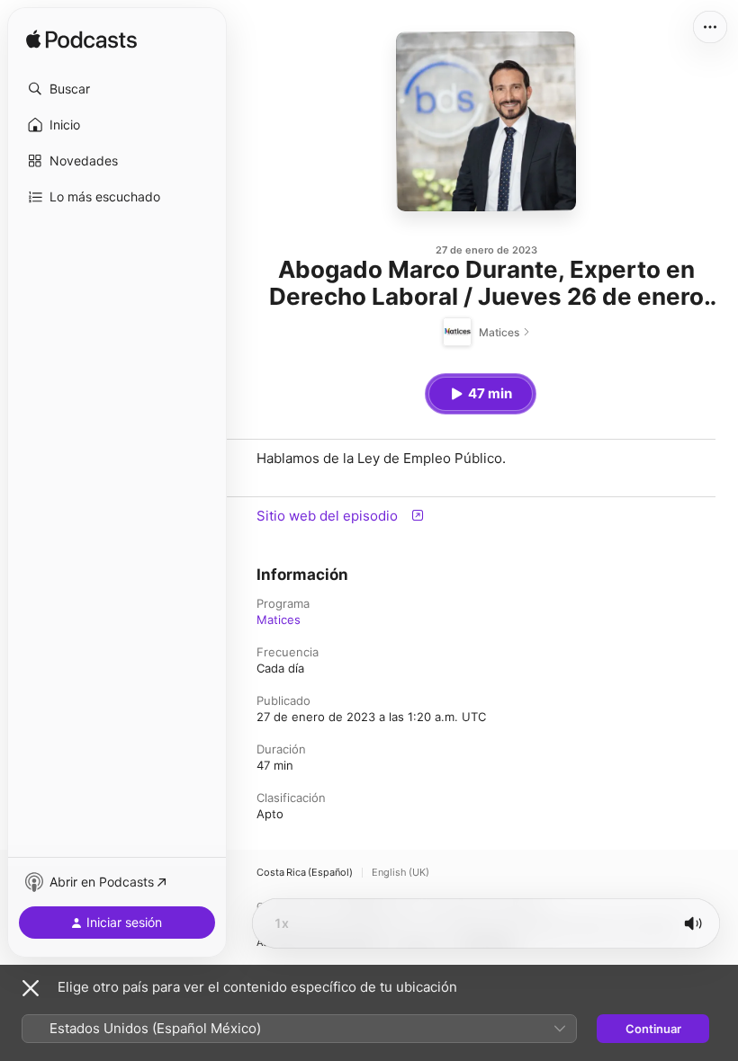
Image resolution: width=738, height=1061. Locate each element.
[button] (117, 89)
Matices (278, 619)
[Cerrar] (30, 988)
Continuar (653, 1028)
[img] (81, 40)
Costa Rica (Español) (304, 873)
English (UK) (400, 873)
